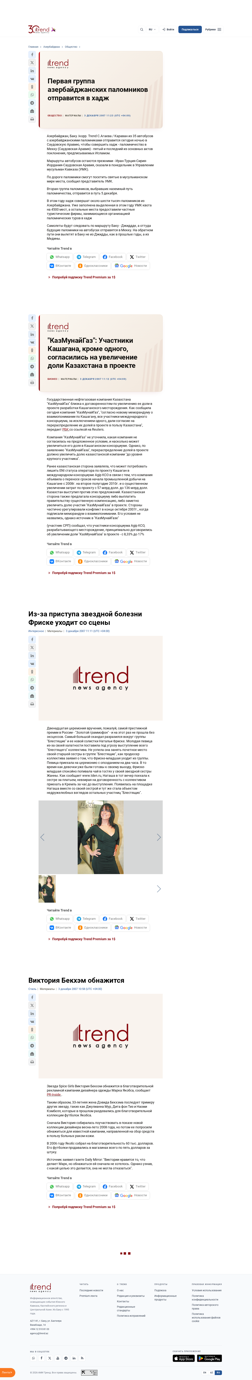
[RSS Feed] (82, 1358)
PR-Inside (54, 1094)
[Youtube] (57, 1358)
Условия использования (207, 1290)
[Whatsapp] (33, 1358)
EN (204, 1372)
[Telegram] (66, 1358)
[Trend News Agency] (40, 1287)
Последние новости (91, 1290)
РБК (65, 429)
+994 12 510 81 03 (39, 1329)
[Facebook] (41, 1358)
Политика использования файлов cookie (206, 1317)
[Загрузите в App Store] (184, 1358)
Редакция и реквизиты (131, 1295)
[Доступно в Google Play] (209, 1358)
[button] (32, 54)
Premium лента (88, 1295)
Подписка (160, 1290)
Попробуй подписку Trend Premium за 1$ (83, 277)
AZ (211, 1372)
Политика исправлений (131, 1315)
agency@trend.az (39, 1333)
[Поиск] (141, 29)
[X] (49, 1358)
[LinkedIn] (74, 1358)
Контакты (123, 1301)
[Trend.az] (42, 29)
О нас (120, 1290)
